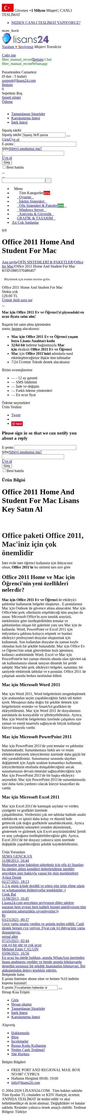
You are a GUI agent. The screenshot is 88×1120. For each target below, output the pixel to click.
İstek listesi (19, 122)
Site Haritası (20, 1054)
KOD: (6, 270)
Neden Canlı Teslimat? (28, 1050)
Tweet (15, 415)
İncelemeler (19, 1041)
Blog (15, 1037)
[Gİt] (68, 136)
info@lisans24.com (25, 1083)
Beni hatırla (15, 167)
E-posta (7, 144)
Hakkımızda (20, 1033)
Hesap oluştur (21, 1004)
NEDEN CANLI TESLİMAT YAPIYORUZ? (45, 23)
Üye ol (14, 139)
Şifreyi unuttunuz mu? (25, 149)
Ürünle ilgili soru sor (17, 300)
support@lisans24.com (19, 81)
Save (19, 423)
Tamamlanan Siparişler (28, 114)
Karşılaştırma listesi (25, 118)
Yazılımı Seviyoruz (17, 47)
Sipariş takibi (11, 135)
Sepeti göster (11, 97)
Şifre (5, 149)
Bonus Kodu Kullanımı (28, 1046)
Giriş (5, 139)
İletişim (38, 59)
